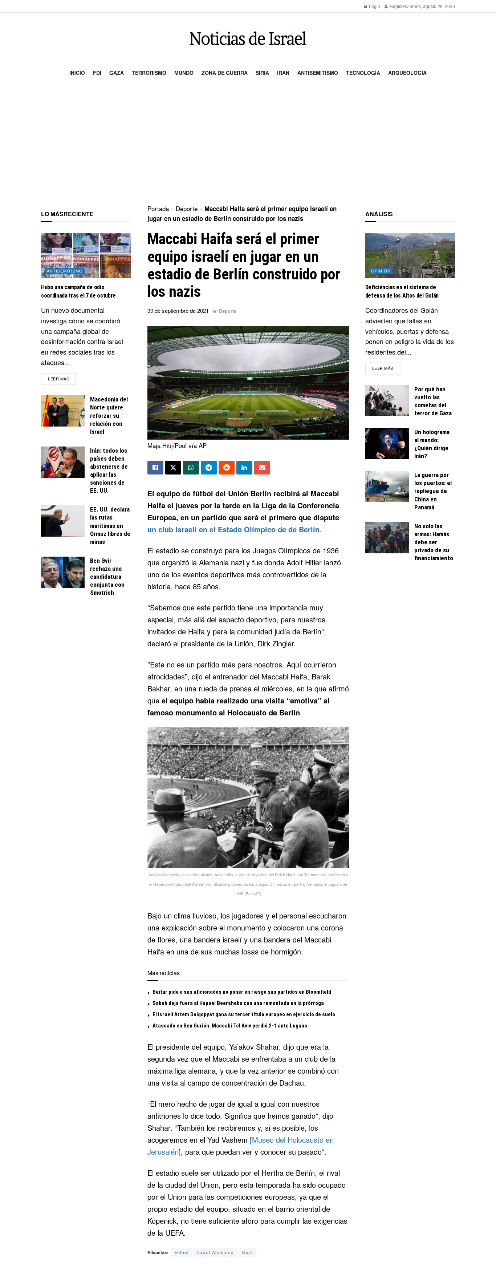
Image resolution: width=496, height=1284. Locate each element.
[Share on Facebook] (155, 468)
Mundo (184, 72)
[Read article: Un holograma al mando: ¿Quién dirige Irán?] (387, 443)
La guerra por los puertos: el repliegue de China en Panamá (433, 490)
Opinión (381, 271)
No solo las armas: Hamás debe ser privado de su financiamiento (433, 542)
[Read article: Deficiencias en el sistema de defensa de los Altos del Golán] (410, 255)
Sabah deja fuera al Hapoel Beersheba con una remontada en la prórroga (238, 1003)
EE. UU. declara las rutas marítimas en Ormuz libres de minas (110, 525)
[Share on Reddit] (227, 468)
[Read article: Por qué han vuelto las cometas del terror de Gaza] (387, 400)
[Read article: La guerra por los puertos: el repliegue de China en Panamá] (387, 486)
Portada (158, 208)
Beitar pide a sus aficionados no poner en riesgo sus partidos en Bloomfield (242, 992)
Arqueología (407, 72)
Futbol (181, 1252)
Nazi (247, 1252)
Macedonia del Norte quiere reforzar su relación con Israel (109, 415)
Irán (283, 72)
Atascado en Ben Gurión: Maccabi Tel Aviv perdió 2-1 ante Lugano (230, 1025)
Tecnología (363, 72)
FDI (97, 72)
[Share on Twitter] (173, 468)
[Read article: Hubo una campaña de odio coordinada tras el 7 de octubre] (86, 255)
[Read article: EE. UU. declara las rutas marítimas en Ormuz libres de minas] (63, 521)
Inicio (77, 72)
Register (397, 6)
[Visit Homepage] (248, 38)
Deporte (187, 208)
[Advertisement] (248, 144)
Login (374, 6)
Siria (262, 72)
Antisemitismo (317, 72)
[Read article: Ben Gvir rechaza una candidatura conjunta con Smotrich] (63, 572)
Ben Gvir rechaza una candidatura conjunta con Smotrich (107, 576)
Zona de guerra (225, 72)
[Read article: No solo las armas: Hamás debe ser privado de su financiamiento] (387, 537)
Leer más (62, 378)
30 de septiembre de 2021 (178, 310)
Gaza (116, 72)
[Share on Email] (262, 468)
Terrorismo (149, 72)
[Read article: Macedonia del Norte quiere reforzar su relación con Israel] (63, 411)
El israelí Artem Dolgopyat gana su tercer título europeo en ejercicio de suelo (244, 1014)
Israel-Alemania (215, 1252)
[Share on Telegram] (209, 468)
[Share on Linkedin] (244, 468)
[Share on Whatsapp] (191, 468)
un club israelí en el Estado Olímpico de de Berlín (233, 529)
